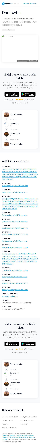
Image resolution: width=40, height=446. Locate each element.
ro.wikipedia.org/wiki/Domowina (15, 186)
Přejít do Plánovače (30, 3)
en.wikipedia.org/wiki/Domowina (15, 235)
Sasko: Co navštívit (9, 428)
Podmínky (12, 435)
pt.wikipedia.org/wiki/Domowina (15, 222)
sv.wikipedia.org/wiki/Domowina (15, 247)
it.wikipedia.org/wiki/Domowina (14, 192)
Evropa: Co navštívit (10, 417)
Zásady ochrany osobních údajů (18, 437)
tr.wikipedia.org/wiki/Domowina (14, 277)
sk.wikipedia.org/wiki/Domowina (15, 283)
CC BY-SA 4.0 (33, 61)
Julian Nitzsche (22, 61)
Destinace (5, 435)
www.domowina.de (9, 296)
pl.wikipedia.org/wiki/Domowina (15, 270)
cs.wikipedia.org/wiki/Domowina (15, 228)
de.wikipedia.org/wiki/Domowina (15, 290)
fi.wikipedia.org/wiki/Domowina (14, 241)
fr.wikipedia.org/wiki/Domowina (14, 215)
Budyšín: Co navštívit (29, 417)
